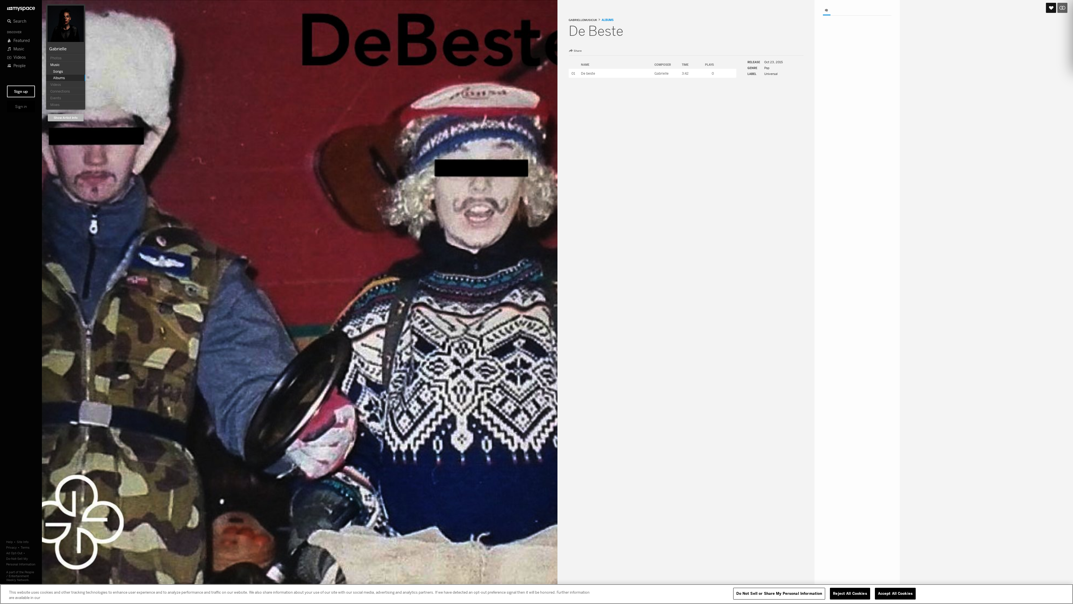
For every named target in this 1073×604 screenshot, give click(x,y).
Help (9, 542)
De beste (588, 73)
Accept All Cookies (895, 593)
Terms (25, 547)
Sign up (21, 91)
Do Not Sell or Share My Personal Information (779, 593)
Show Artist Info (66, 118)
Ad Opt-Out (14, 553)
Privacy (11, 547)
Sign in (21, 106)
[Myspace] (21, 7)
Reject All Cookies (850, 593)
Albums (608, 20)
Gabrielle (58, 48)
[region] (536, 594)
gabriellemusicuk (583, 20)
